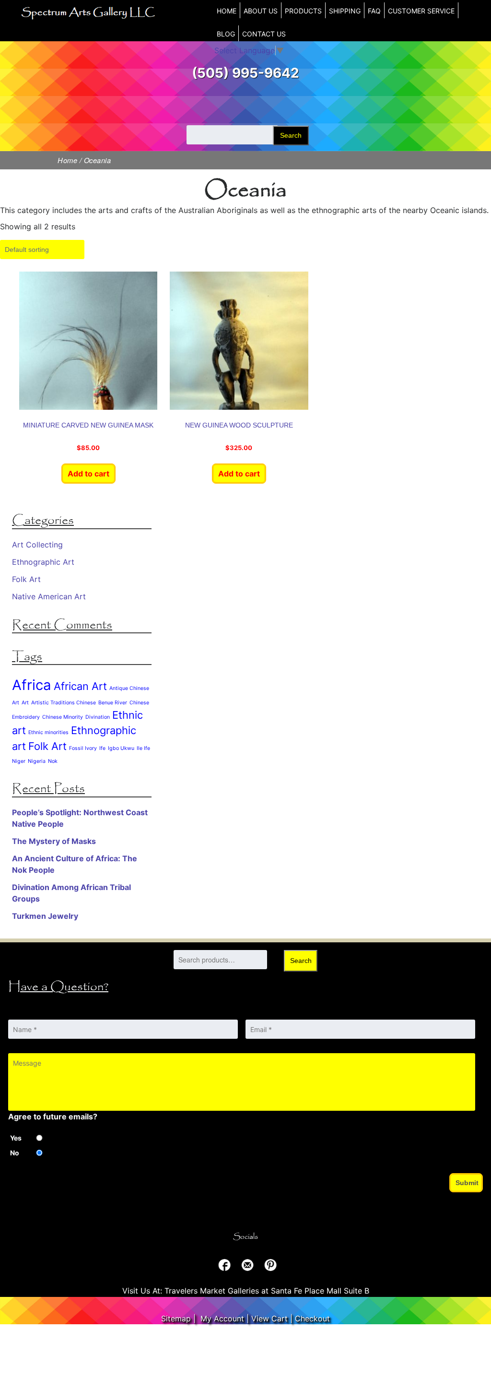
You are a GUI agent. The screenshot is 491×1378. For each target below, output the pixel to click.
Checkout (312, 1318)
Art (25, 703)
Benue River (112, 703)
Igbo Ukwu (121, 748)
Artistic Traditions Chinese (63, 703)
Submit (467, 1183)
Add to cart (88, 473)
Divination (97, 717)
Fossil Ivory (83, 748)
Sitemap (176, 1318)
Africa (31, 685)
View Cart (269, 1318)
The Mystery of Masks (54, 841)
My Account (222, 1318)
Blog (226, 34)
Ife (102, 748)
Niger (18, 761)
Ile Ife (143, 748)
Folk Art (26, 579)
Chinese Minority (62, 717)
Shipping (345, 11)
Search (291, 135)
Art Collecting (37, 544)
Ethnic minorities (48, 732)
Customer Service (421, 11)
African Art (80, 686)
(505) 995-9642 (245, 73)
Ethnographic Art (43, 562)
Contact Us (264, 34)
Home (226, 11)
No (14, 1153)
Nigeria (37, 761)
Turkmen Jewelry (45, 916)
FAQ (374, 11)
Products (303, 11)
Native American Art (49, 596)
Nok (53, 761)
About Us (261, 11)
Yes (16, 1138)
